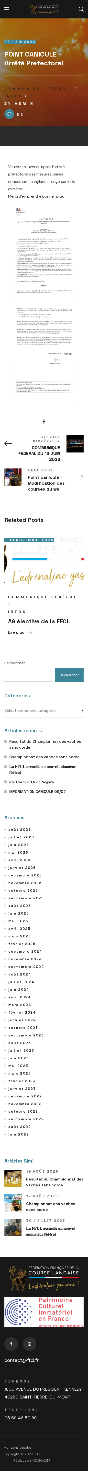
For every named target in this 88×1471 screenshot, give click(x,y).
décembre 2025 (25, 875)
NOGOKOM (41, 1460)
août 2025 (19, 905)
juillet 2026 (21, 837)
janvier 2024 (22, 1020)
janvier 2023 (22, 1088)
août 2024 (19, 974)
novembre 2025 (25, 883)
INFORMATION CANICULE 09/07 (37, 791)
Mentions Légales (18, 1447)
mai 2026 (18, 852)
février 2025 (22, 944)
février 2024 (22, 1012)
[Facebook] (11, 1344)
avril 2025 (19, 928)
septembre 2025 (26, 898)
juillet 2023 (21, 1050)
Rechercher (14, 663)
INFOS (13, 96)
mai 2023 (18, 1065)
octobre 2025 (23, 890)
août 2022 (19, 1126)
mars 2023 (19, 1073)
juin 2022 (18, 1134)
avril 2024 (19, 997)
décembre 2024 (25, 951)
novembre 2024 (25, 959)
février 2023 (22, 1081)
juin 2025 (18, 913)
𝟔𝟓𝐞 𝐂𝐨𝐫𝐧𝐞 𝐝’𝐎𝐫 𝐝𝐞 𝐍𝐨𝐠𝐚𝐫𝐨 (31, 782)
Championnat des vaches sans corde (44, 756)
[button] (81, 9)
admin (24, 103)
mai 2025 (18, 921)
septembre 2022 (26, 1119)
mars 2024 (19, 1005)
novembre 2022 (25, 1104)
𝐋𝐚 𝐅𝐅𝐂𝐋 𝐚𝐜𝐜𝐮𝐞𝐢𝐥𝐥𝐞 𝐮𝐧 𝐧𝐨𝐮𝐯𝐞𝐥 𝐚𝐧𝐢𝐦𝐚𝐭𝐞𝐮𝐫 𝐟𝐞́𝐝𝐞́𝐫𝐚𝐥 (42, 769)
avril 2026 (19, 860)
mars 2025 (19, 936)
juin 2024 (18, 989)
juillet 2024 (21, 982)
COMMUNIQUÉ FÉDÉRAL (39, 89)
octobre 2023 (23, 1027)
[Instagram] (29, 1344)
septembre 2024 (26, 966)
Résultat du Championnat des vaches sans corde (45, 744)
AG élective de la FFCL (39, 621)
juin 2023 (18, 1058)
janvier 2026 (22, 867)
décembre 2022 (25, 1096)
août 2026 (19, 829)
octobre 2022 (23, 1111)
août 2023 (19, 1043)
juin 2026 (18, 845)
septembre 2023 (26, 1035)
